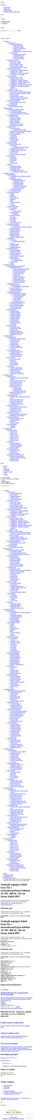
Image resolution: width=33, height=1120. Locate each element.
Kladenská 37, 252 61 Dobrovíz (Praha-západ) (14, 1066)
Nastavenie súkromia (12, 1099)
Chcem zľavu (13, 1117)
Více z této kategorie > (19, 58)
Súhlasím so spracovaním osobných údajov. (12, 1008)
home (5, 873)
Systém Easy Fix (8, 876)
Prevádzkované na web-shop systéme (10, 1098)
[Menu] (1, 23)
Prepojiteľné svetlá (8, 874)
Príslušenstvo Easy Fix (9, 877)
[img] (3, 4)
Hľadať (19, 30)
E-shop (2, 2)
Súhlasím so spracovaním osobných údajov (13, 1118)
